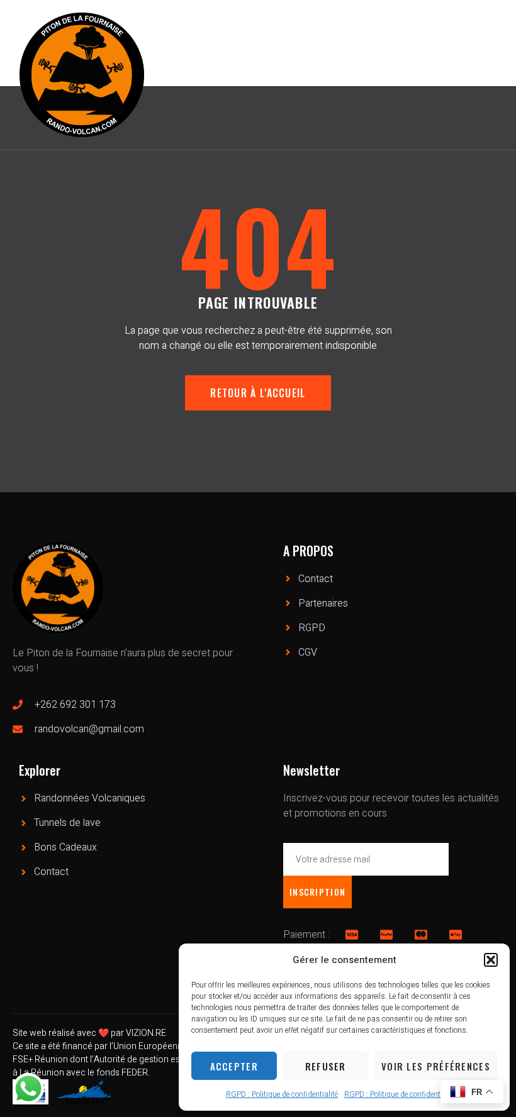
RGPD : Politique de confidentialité (282, 1094)
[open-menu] (496, 69)
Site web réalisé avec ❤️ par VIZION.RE (89, 1033)
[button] (491, 960)
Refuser (325, 1066)
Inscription (317, 891)
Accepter (234, 1066)
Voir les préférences (435, 1066)
